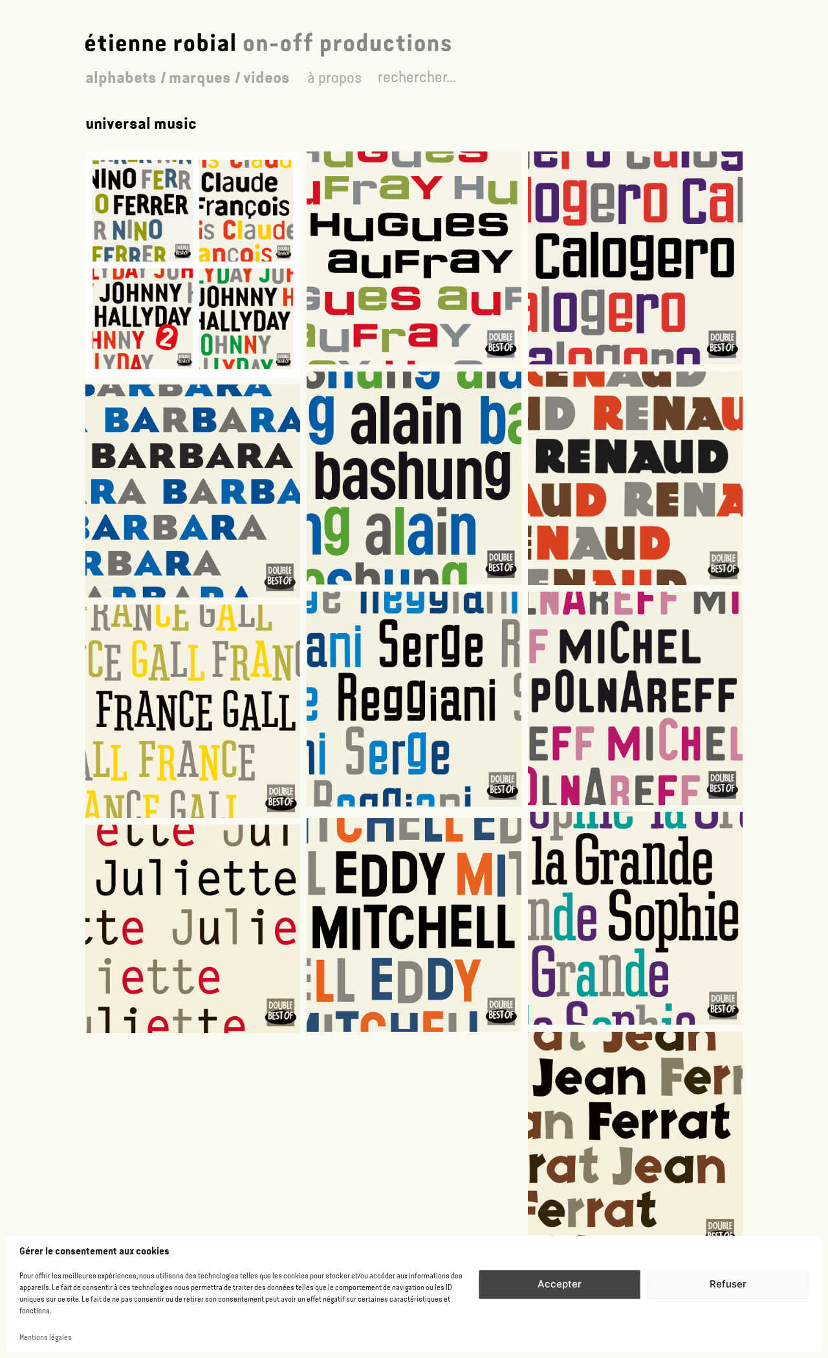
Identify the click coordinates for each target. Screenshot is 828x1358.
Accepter (560, 1284)
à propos (334, 77)
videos (266, 78)
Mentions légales (45, 1337)
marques (200, 78)
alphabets (121, 78)
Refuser (728, 1284)
